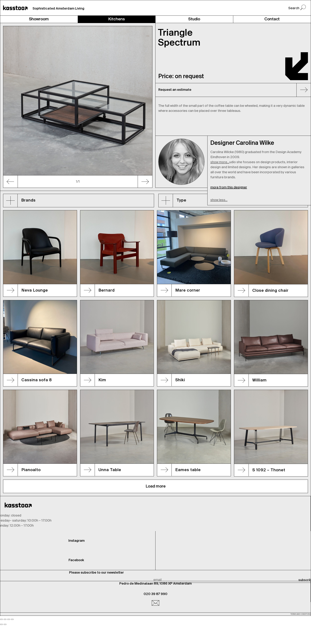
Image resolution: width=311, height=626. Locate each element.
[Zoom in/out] (12, 619)
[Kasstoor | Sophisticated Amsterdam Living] (15, 7)
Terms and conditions (300, 614)
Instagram (76, 541)
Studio (194, 19)
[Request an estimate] (302, 90)
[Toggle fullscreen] (8, 619)
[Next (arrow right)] (5, 624)
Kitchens (116, 19)
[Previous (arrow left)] (1, 624)
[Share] (5, 619)
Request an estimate (174, 90)
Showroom (39, 19)
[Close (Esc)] (1, 619)
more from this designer (228, 187)
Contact (272, 19)
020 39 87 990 (155, 594)
